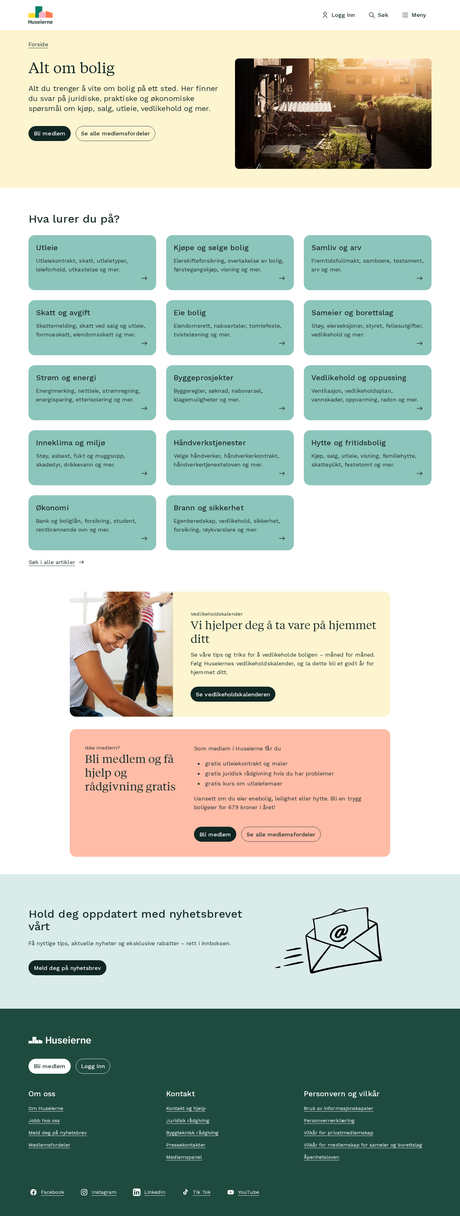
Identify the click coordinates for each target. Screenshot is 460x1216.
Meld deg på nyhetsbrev (67, 968)
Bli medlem (49, 133)
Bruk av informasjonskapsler (338, 1108)
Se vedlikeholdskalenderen (233, 694)
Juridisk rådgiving (187, 1120)
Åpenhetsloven (322, 1157)
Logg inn (93, 1066)
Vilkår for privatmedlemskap (338, 1133)
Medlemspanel (184, 1157)
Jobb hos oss (44, 1120)
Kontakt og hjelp (186, 1108)
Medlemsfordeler (49, 1145)
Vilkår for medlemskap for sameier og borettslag (363, 1145)
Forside (38, 44)
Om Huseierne (45, 1108)
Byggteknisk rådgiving (192, 1133)
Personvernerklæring (329, 1120)
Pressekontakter (186, 1145)
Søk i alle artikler (51, 562)
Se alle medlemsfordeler (115, 133)
